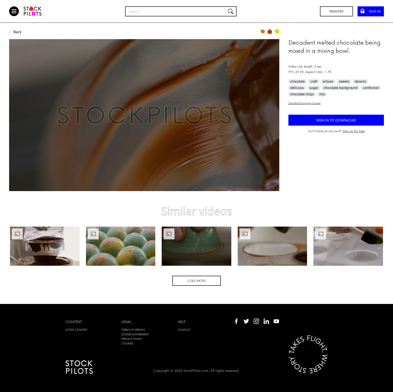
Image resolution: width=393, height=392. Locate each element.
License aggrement (135, 334)
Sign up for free (354, 131)
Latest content (76, 330)
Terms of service (133, 330)
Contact (184, 330)
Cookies (127, 343)
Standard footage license (304, 103)
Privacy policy (132, 339)
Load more (196, 280)
